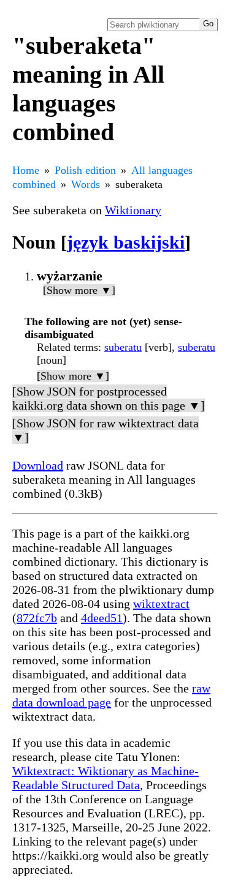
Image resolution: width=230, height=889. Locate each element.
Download (37, 465)
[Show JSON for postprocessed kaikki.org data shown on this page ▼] (108, 398)
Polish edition (85, 170)
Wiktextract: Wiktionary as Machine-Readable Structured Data (105, 778)
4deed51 (102, 618)
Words (85, 184)
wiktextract (161, 603)
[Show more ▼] (79, 290)
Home (25, 170)
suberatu (123, 347)
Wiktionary (133, 210)
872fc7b (37, 618)
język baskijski (126, 242)
